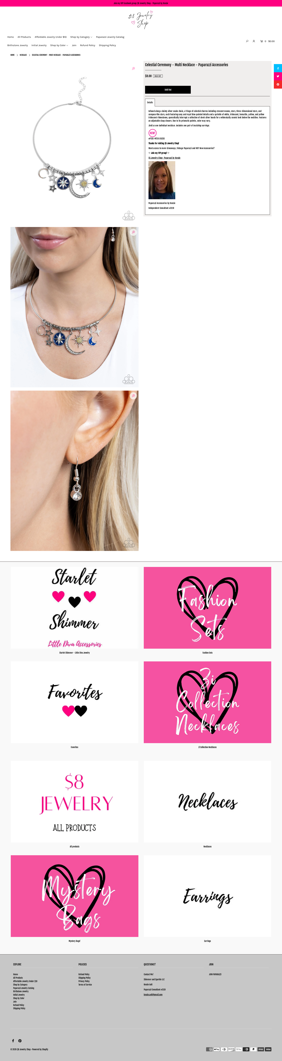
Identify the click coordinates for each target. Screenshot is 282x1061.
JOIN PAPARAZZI (215, 974)
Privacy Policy (84, 981)
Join (14, 1001)
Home (12, 55)
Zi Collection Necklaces (207, 747)
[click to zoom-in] (133, 68)
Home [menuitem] (10, 36)
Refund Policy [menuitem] (87, 45)
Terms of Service (85, 984)
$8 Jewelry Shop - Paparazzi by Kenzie (152, 3)
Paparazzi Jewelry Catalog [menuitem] (110, 36)
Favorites (74, 747)
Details (150, 102)
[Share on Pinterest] (278, 84)
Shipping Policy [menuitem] (107, 45)
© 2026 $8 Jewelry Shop (20, 1049)
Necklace (23, 55)
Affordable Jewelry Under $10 (25, 981)
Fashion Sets (207, 652)
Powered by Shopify (40, 1049)
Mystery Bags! (74, 941)
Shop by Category (20, 984)
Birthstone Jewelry (21, 991)
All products (74, 846)
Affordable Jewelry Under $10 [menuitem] (51, 36)
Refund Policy (18, 1005)
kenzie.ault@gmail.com (153, 994)
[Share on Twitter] (278, 76)
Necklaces (208, 846)
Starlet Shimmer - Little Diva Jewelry (74, 652)
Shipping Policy (19, 1008)
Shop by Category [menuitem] (80, 36)
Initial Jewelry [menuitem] (39, 45)
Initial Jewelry (19, 995)
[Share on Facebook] (278, 68)
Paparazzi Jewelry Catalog (23, 988)
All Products (18, 978)
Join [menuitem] (74, 45)
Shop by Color (18, 998)
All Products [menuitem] (24, 36)
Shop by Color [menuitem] (57, 45)
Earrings (207, 941)
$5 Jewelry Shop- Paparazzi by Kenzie (164, 158)
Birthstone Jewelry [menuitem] (17, 45)
